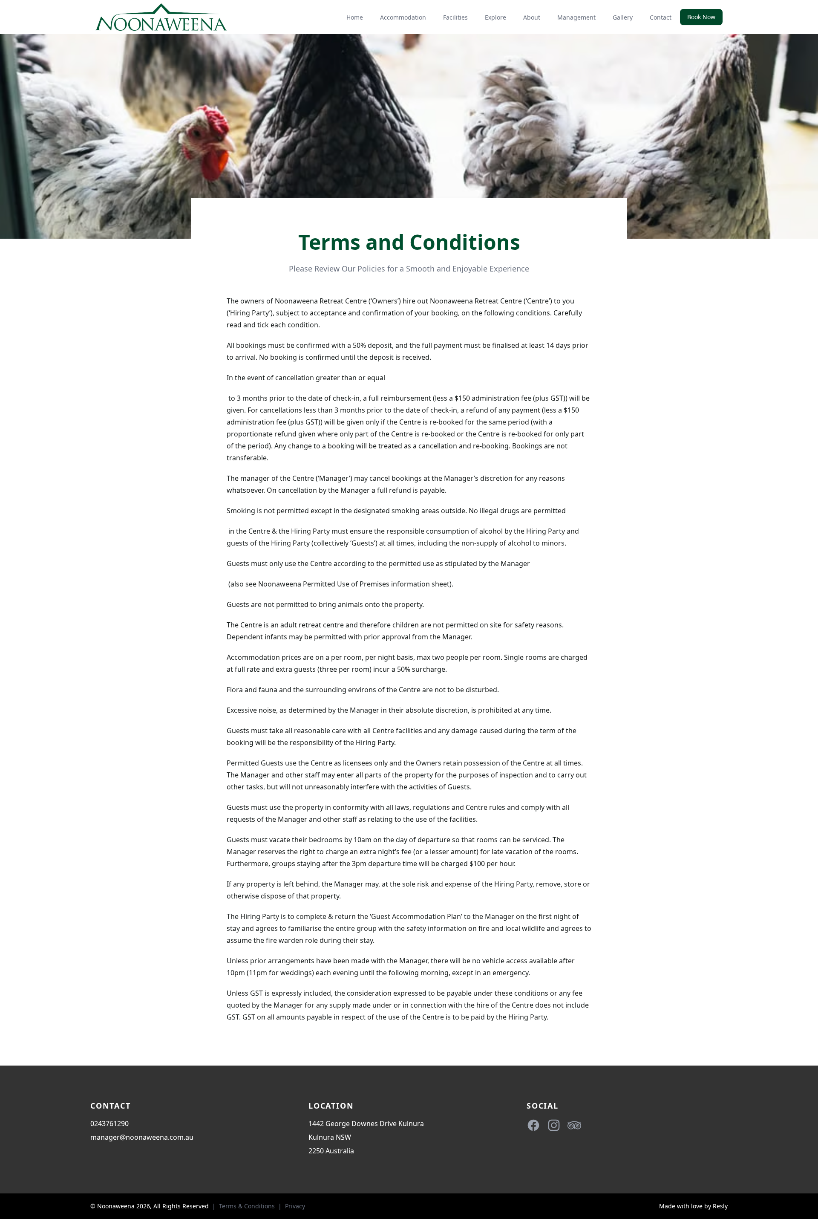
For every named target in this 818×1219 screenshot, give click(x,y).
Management (576, 17)
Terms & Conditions (247, 1206)
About (531, 17)
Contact (660, 17)
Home (354, 17)
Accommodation (403, 17)
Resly (720, 1206)
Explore (495, 17)
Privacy (295, 1206)
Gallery (623, 17)
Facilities (455, 17)
